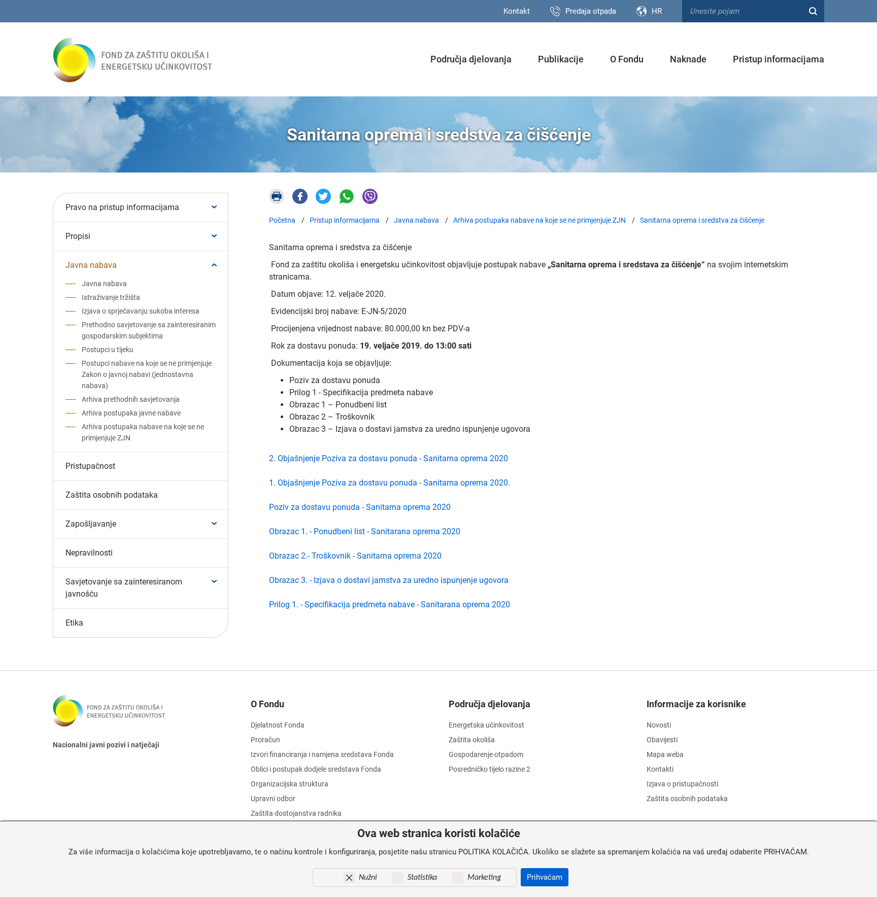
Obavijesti (662, 740)
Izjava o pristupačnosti (682, 784)
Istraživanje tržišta (111, 297)
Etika (74, 623)
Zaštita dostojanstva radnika (296, 813)
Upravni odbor (273, 799)
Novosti (659, 725)
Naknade (688, 59)
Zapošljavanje (90, 524)
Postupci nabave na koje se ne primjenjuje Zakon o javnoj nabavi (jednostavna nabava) (147, 374)
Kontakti (660, 769)
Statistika (422, 878)
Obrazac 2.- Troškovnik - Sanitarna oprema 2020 (355, 556)
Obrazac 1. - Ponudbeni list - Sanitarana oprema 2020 (364, 531)
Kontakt (516, 11)
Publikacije (561, 59)
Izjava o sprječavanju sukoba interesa (140, 311)
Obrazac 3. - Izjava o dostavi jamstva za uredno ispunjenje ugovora (389, 580)
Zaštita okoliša (472, 740)
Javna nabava (91, 265)
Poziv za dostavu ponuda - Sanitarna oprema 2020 (360, 507)
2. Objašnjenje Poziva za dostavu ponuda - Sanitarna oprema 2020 (388, 458)
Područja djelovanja (471, 59)
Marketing (484, 878)
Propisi (77, 236)
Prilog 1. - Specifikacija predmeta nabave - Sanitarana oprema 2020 (389, 604)
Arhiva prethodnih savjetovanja (131, 399)
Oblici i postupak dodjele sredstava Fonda (316, 769)
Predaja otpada (590, 11)
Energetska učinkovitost (486, 725)
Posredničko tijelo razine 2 (489, 769)
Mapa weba (665, 754)
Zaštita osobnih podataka (111, 495)
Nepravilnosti (89, 553)
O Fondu (627, 59)
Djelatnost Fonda (278, 725)
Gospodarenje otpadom (486, 754)
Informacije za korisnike (696, 704)
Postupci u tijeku (107, 350)
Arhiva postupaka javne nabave (131, 413)
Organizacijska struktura (289, 784)
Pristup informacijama (778, 59)
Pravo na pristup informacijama (122, 207)
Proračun (265, 740)
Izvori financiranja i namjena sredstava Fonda (322, 754)
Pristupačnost (90, 466)
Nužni (368, 878)
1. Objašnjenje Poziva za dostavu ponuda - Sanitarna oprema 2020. (389, 483)
